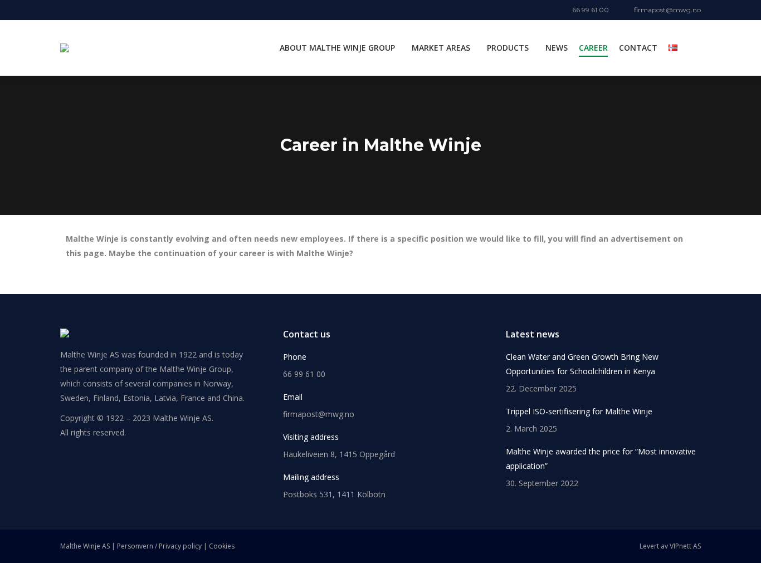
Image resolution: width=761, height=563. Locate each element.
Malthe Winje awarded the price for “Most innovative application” (601, 458)
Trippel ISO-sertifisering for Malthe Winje (579, 411)
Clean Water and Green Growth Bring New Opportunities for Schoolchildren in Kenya (582, 363)
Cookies (222, 546)
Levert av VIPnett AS (670, 546)
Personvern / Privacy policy (159, 546)
